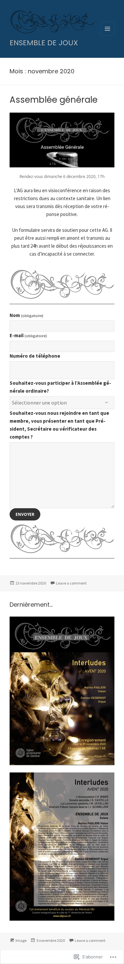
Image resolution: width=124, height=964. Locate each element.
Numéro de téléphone (35, 356)
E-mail (28, 335)
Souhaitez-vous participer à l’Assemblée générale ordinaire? (60, 387)
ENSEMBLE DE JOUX (44, 43)
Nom (26, 315)
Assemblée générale (54, 100)
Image (21, 940)
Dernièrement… (31, 604)
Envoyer (25, 514)
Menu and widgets (107, 35)
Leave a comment (71, 583)
